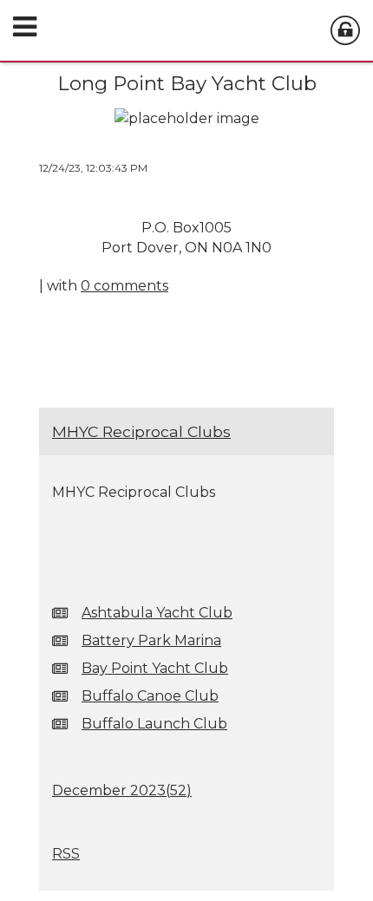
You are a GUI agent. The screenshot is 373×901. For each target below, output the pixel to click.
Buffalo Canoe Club (150, 696)
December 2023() (122, 790)
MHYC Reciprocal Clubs (141, 431)
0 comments (124, 285)
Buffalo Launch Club (154, 723)
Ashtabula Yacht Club (157, 612)
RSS (66, 854)
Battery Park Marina (151, 640)
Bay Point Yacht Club (155, 668)
